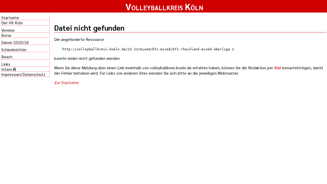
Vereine (8, 30)
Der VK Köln (12, 22)
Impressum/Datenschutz (23, 74)
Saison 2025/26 (15, 42)
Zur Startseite (66, 82)
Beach (7, 56)
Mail (277, 67)
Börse (6, 35)
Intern (7, 69)
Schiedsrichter (14, 49)
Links (5, 64)
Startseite (10, 17)
